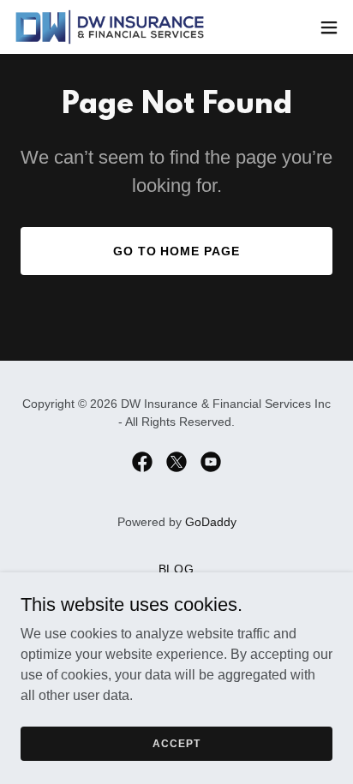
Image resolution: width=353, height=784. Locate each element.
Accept (176, 743)
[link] (110, 27)
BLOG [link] (177, 569)
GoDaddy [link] (210, 522)
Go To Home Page (177, 251)
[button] (329, 27)
